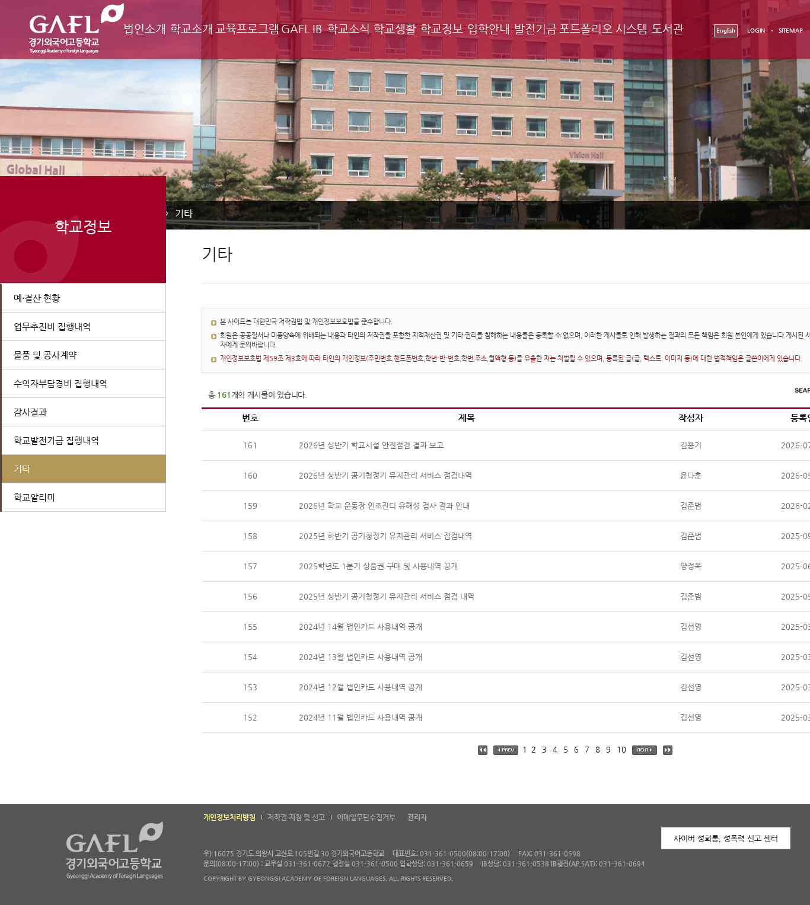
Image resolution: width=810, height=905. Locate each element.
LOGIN (756, 30)
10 (621, 749)
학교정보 (441, 29)
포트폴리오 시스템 (603, 29)
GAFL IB (302, 29)
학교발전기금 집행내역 (56, 440)
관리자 (417, 817)
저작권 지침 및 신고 (296, 817)
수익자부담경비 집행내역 (60, 383)
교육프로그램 (247, 29)
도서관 (668, 29)
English (725, 30)
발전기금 (535, 29)
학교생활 (395, 29)
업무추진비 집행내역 (52, 326)
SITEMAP (791, 30)
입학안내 (488, 29)
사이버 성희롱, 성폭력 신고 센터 (726, 838)
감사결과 (30, 412)
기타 (184, 213)
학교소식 (348, 29)
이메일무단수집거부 (366, 817)
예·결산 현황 (37, 298)
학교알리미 (34, 497)
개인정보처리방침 (229, 817)
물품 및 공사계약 (45, 355)
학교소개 (191, 29)
